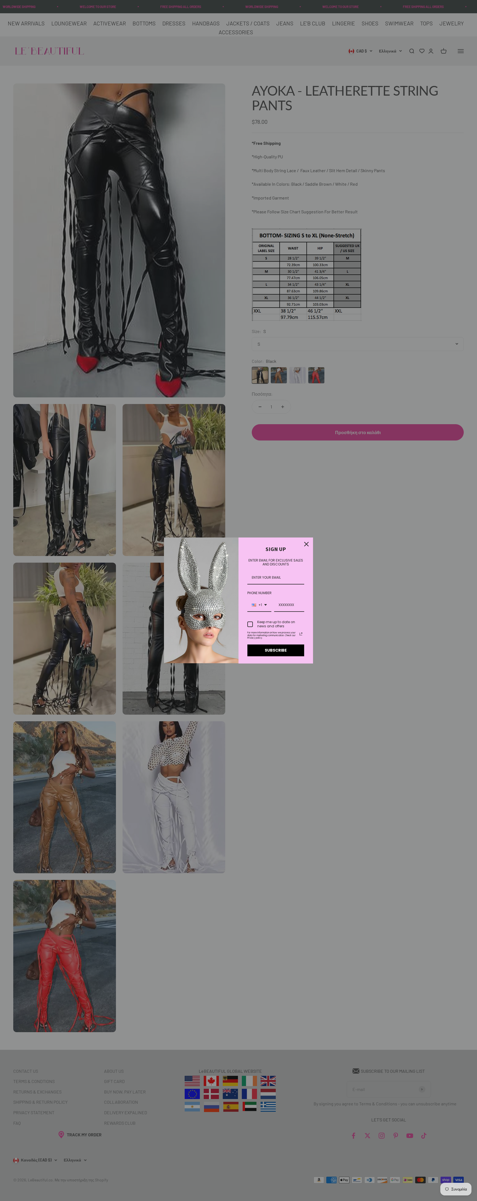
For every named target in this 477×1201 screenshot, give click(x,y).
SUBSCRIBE (276, 650)
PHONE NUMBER (259, 593)
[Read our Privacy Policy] (301, 634)
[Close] (306, 544)
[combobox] (259, 605)
